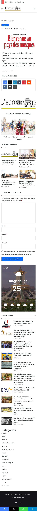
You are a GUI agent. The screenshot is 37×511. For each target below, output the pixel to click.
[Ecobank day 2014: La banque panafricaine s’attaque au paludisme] (27, 174)
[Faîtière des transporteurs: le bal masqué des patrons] (9, 174)
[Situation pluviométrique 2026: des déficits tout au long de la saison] (6, 421)
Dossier (3, 453)
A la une (11, 20)
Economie (4, 456)
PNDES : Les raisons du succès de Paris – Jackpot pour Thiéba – (27, 162)
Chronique (4, 446)
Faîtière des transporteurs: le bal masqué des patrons (8, 182)
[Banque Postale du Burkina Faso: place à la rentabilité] (6, 356)
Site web (4, 243)
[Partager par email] (10, 87)
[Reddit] (29, 82)
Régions (3, 476)
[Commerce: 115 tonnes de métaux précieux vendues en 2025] (6, 409)
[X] (10, 82)
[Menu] (2, 9)
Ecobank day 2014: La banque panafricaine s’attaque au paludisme (27, 183)
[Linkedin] (15, 82)
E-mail (4, 234)
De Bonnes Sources (7, 449)
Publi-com (4, 472)
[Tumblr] (19, 82)
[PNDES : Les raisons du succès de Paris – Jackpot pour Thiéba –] (27, 154)
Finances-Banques (7, 462)
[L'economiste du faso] (13, 8)
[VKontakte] (5, 87)
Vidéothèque (5, 486)
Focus (3, 466)
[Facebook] (5, 82)
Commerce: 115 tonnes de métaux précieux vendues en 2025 (23, 410)
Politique (4, 469)
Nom (3, 226)
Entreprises (5, 459)
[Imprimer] (15, 87)
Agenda (3, 436)
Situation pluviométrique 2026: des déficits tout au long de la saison (24, 420)
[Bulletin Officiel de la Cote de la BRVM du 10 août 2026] (6, 390)
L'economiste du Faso (18, 497)
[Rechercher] (35, 9)
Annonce (4, 439)
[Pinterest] (24, 82)
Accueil (5, 20)
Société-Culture (6, 479)
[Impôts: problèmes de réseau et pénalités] (9, 154)
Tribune (3, 482)
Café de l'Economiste (8, 443)
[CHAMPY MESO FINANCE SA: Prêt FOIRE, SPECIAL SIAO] (6, 324)
